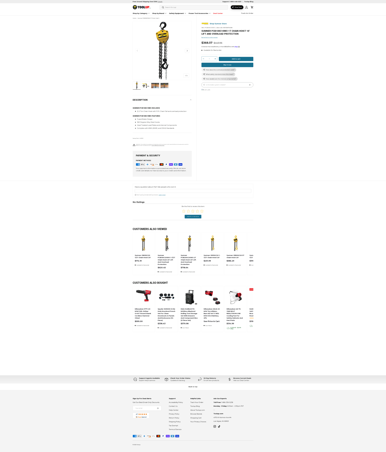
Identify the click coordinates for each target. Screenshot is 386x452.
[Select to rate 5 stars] (202, 211)
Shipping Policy (175, 422)
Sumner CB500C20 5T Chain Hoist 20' (235, 256)
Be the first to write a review (209, 37)
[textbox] (193, 191)
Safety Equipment (176, 13)
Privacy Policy (174, 414)
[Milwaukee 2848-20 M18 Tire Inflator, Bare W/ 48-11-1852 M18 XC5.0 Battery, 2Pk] (213, 297)
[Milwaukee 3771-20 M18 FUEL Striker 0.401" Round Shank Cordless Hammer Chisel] (144, 297)
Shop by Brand (158, 13)
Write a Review (193, 216)
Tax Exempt (173, 426)
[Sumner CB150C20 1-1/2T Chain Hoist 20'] (213, 243)
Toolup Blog (248, 1)
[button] (252, 7)
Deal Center (218, 13)
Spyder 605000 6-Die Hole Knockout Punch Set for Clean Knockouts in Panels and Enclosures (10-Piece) (166, 314)
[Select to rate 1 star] (184, 211)
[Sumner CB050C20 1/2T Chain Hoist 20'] (144, 243)
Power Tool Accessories (198, 13)
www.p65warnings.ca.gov (158, 145)
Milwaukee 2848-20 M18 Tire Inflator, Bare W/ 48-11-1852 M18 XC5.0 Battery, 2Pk (212, 313)
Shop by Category (140, 13)
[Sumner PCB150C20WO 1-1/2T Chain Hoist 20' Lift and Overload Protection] (167, 243)
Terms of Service (175, 429)
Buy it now (227, 65)
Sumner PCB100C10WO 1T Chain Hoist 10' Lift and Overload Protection (149, 18)
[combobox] (194, 7)
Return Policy (174, 418)
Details (160, 1)
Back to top (193, 386)
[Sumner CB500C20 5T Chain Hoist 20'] (235, 243)
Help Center (173, 410)
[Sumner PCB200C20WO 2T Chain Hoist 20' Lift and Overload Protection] (190, 243)
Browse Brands (196, 414)
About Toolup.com (197, 410)
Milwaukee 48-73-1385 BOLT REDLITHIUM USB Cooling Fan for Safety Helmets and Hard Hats (235, 314)
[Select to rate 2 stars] (188, 211)
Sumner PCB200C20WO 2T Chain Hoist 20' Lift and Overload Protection (188, 259)
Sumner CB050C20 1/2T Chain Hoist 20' (143, 256)
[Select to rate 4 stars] (197, 211)
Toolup (138, 444)
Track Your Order (196, 402)
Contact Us (173, 406)
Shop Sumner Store (218, 24)
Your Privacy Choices (198, 422)
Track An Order (247, 13)
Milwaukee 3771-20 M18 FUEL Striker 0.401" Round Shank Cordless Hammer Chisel (143, 313)
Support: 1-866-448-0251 (231, 1)
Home (134, 18)
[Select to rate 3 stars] (193, 211)
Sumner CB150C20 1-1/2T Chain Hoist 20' (212, 256)
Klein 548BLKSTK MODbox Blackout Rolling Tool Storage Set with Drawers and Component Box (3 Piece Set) (189, 314)
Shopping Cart (195, 418)
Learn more (162, 195)
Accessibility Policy (176, 402)
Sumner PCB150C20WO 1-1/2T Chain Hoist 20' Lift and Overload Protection (166, 259)
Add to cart (236, 59)
